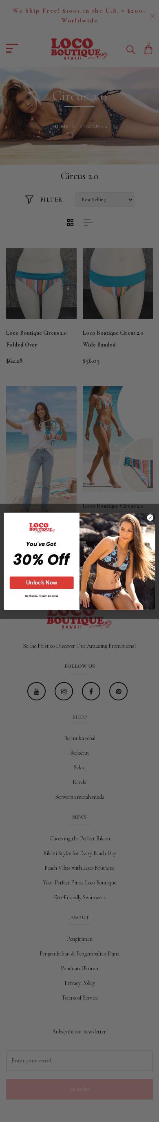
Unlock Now (41, 583)
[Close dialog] (150, 517)
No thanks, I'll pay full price (41, 595)
